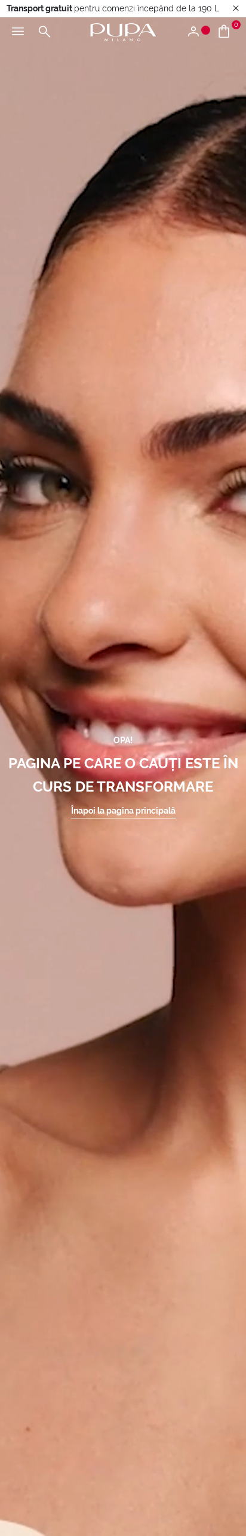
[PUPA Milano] (123, 31)
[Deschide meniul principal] (18, 32)
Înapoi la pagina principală (123, 810)
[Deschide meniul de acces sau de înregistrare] (198, 32)
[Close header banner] (235, 9)
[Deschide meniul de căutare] (44, 32)
